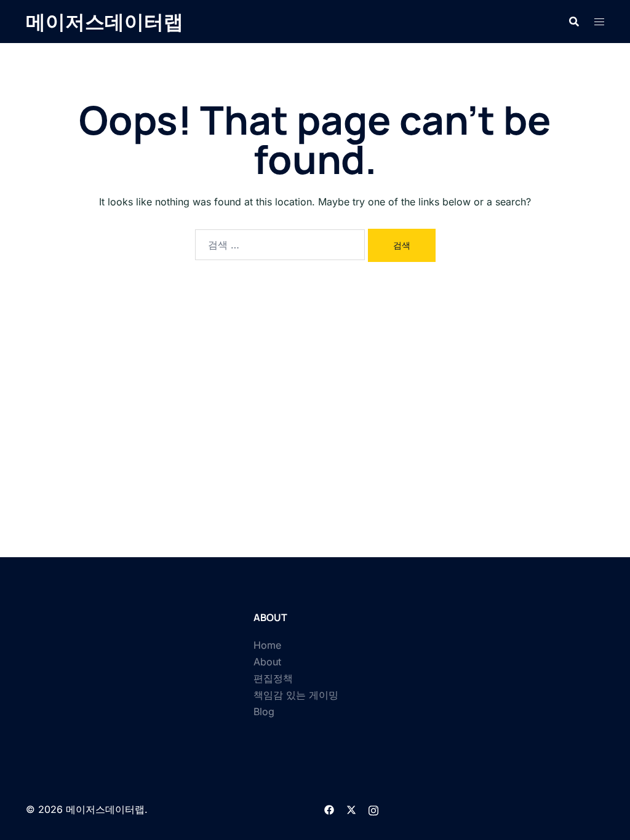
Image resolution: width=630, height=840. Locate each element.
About (267, 662)
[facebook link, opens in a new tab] (329, 809)
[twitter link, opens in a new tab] (351, 809)
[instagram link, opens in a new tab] (373, 809)
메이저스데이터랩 (104, 21)
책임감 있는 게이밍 (295, 695)
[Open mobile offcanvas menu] (599, 22)
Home (267, 645)
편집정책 (273, 678)
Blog (263, 711)
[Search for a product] (574, 21)
